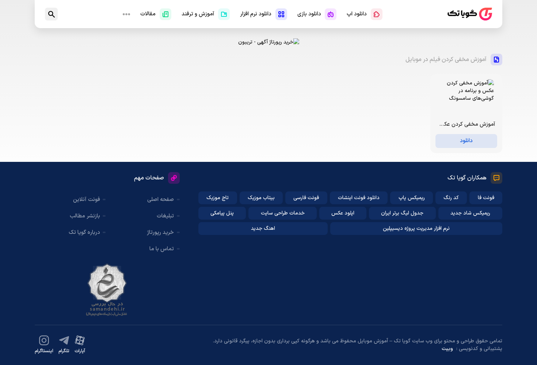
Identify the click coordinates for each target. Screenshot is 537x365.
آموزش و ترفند (198, 14)
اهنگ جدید (263, 228)
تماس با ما (161, 249)
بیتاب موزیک (261, 198)
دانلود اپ (357, 14)
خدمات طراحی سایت (283, 213)
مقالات (148, 14)
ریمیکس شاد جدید (470, 213)
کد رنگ (451, 198)
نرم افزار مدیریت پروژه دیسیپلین (416, 228)
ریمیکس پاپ (412, 198)
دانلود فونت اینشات (359, 198)
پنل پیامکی (222, 213)
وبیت (447, 349)
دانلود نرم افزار (255, 14)
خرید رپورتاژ (160, 232)
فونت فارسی (306, 198)
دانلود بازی (309, 14)
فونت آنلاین (86, 199)
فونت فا (486, 198)
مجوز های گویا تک (107, 289)
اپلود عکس (342, 213)
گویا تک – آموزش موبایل (470, 14)
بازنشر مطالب (85, 216)
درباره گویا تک (84, 232)
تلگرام (63, 351)
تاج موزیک (217, 198)
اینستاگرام (44, 351)
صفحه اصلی (160, 199)
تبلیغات (165, 216)
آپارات (80, 351)
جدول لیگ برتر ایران (402, 213)
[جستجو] (51, 14)
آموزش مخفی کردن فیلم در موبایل (446, 59)
